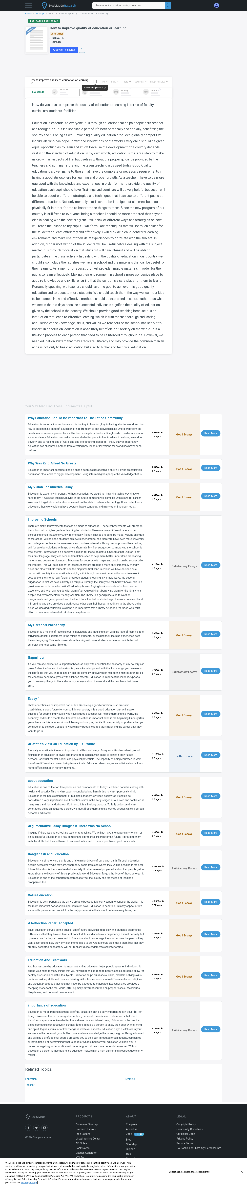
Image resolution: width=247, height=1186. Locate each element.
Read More (210, 433)
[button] (28, 6)
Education (31, 1079)
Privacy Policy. (29, 1182)
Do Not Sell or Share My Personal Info (189, 1171)
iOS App (80, 1157)
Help (129, 1153)
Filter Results (157, 81)
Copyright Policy (186, 1124)
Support (130, 1149)
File (103, 81)
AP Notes (81, 1143)
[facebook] (29, 1129)
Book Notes (83, 1148)
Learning (130, 1079)
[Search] (168, 5)
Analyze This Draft (64, 49)
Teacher (29, 1084)
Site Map (131, 1144)
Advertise (131, 1129)
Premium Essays (86, 1129)
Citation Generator (86, 1152)
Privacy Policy (184, 1138)
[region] (123, 1172)
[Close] (241, 1171)
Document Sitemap (87, 1124)
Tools (125, 81)
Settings (139, 81)
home (28, 13)
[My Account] (218, 5)
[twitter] (37, 1129)
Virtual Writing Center (88, 1138)
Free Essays (83, 1133)
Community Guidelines (189, 1129)
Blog (128, 1139)
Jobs (129, 1133)
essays (40, 13)
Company (131, 1124)
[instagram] (45, 1129)
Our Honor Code (185, 1133)
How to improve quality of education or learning (88, 28)
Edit (113, 81)
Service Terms (184, 1143)
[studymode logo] (64, 5)
